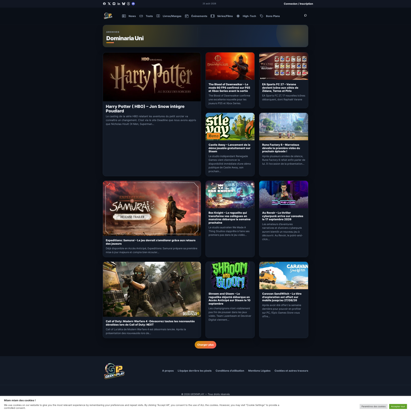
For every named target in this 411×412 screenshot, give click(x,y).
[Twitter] (109, 3)
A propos (168, 370)
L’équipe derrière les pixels (195, 370)
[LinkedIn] (118, 3)
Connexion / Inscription (298, 3)
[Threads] (128, 3)
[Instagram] (114, 3)
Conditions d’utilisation (230, 370)
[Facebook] (104, 3)
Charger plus (205, 344)
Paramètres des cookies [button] (374, 406)
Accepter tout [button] (398, 406)
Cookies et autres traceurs (291, 370)
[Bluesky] (123, 3)
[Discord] (133, 3)
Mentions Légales (259, 370)
